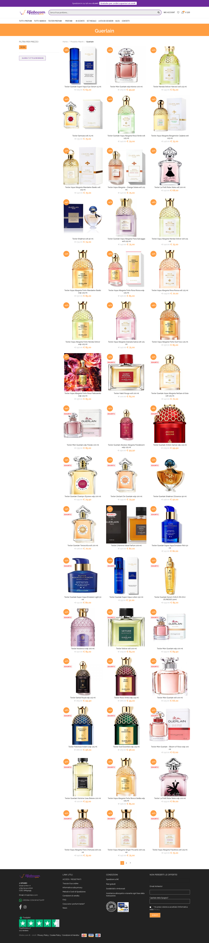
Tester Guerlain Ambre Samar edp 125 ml (170, 445)
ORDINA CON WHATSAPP (33, 900)
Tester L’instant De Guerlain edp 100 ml (126, 496)
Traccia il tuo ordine (70, 883)
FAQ (64, 900)
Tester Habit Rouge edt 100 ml (126, 393)
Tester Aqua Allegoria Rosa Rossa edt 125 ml (170, 290)
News (65, 908)
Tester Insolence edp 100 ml (82, 649)
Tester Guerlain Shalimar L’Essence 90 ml (169, 496)
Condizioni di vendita (71, 896)
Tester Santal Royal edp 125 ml (82, 698)
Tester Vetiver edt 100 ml (126, 649)
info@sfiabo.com (31, 895)
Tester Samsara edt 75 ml (82, 136)
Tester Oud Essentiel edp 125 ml (126, 747)
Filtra (23, 47)
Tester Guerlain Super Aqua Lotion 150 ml (126, 597)
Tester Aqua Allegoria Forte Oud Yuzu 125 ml (170, 342)
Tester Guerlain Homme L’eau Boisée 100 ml (83, 798)
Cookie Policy (55, 935)
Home (65, 42)
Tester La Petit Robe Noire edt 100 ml (169, 187)
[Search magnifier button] (158, 12)
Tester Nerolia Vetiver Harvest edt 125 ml (170, 87)
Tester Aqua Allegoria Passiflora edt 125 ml (169, 850)
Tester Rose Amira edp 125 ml (126, 698)
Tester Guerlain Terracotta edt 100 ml (82, 545)
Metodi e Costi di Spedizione (74, 892)
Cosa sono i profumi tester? (74, 904)
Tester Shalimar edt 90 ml (82, 239)
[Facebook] (20, 907)
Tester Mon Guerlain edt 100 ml (170, 698)
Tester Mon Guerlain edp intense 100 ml (126, 87)
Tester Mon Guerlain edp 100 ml (170, 649)
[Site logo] (32, 12)
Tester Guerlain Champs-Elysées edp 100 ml (83, 496)
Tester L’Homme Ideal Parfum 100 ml (126, 545)
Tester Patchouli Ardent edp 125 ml (82, 747)
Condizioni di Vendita (70, 935)
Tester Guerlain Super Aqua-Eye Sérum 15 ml (82, 87)
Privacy (157, 909)
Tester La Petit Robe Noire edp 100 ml (170, 798)
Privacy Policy (43, 935)
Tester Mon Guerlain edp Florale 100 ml (83, 445)
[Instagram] (25, 907)
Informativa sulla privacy (72, 888)
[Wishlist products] (178, 12)
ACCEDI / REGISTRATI (72, 879)
